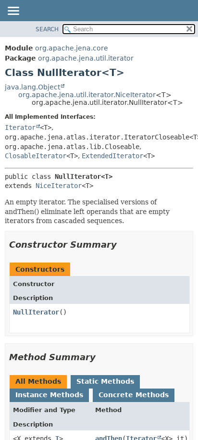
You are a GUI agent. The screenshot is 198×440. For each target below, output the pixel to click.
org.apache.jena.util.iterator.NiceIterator (87, 95)
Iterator (20, 127)
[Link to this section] (123, 244)
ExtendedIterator (112, 156)
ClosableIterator (35, 156)
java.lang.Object (32, 87)
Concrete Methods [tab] (134, 395)
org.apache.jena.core (71, 48)
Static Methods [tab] (105, 381)
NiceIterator (59, 185)
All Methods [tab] (38, 381)
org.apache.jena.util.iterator (86, 58)
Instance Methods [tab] (49, 395)
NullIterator (36, 312)
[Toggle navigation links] (13, 11)
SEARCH (47, 29)
